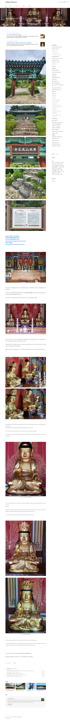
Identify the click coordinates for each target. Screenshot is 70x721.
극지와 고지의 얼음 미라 (56, 101)
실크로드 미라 (54, 103)
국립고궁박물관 (54, 171)
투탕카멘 (53, 168)
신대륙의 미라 (54, 108)
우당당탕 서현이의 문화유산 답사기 (57, 131)
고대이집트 (53, 172)
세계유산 (58, 169)
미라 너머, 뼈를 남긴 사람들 (56, 115)
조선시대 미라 (54, 109)
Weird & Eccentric (55, 51)
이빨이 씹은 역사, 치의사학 (56, 145)
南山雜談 (53, 135)
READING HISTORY (55, 60)
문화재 (59, 168)
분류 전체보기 (54, 45)
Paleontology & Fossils (56, 54)
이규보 (56, 168)
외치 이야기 (54, 98)
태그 (10, 6)
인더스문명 (57, 162)
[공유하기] (9, 663)
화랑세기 (62, 162)
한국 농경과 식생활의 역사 (56, 83)
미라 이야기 (54, 95)
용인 (63, 165)
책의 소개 (53, 96)
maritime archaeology (56, 72)
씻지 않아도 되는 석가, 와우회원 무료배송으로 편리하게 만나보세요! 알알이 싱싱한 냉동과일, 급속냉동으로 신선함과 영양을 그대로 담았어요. (22, 37)
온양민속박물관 (61, 166)
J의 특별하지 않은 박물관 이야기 (57, 136)
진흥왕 (59, 172)
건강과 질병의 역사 (55, 81)
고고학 (58, 164)
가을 (52, 165)
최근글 (53, 153)
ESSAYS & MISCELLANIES (56, 47)
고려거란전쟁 (54, 174)
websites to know (55, 140)
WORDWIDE (54, 64)
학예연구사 (58, 171)
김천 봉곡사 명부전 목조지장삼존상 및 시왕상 (14, 676)
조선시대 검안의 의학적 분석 (56, 87)
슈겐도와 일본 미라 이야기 (56, 99)
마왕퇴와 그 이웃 (54, 102)
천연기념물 (55, 165)
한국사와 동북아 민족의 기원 (56, 89)
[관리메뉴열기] (68, 2)
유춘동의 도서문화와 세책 (56, 127)
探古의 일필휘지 (54, 120)
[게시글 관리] (11, 663)
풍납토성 (58, 174)
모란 (59, 162)
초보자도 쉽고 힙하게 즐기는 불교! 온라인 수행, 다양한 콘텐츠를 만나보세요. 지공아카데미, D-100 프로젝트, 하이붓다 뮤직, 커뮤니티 (22, 45)
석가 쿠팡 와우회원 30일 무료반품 (14, 34)
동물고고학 (54, 91)
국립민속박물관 (54, 169)
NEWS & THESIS (55, 48)
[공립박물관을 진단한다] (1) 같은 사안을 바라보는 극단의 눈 (16, 674)
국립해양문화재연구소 (55, 166)
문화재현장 (8, 668)
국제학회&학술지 (54, 118)
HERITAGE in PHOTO (56, 62)
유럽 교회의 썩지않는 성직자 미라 (57, 106)
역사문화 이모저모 (55, 70)
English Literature (55, 142)
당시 (61, 168)
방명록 (29, 6)
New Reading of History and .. (57, 122)
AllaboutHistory (11, 2)
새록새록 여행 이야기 (55, 138)
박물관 (61, 169)
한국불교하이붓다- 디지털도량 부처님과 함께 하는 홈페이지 (19, 42)
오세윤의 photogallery (56, 125)
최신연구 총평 (54, 75)
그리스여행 (60, 164)
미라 (56, 172)
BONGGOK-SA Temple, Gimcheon (13, 672)
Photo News (54, 50)
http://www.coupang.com (11, 33)
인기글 (56, 153)
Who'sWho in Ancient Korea (57, 58)
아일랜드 (53, 162)
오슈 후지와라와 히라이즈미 (56, 105)
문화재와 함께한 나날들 (56, 77)
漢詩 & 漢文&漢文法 (55, 56)
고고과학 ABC (54, 74)
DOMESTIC (54, 63)
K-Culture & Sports (55, 53)
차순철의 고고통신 (55, 133)
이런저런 (53, 66)
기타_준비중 (54, 116)
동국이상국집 (60, 165)
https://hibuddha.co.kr (11, 41)
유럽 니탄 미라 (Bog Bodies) (56, 111)
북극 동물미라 (54, 112)
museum (62, 171)
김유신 (53, 164)
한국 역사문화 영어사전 (56, 144)
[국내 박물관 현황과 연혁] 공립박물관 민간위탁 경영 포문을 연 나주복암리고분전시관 (20, 670)
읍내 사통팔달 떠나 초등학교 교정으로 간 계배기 (14, 673)
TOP (64, 717)
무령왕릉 (61, 174)
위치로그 (23, 6)
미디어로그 (16, 6)
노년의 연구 (54, 93)
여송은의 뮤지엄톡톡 (55, 129)
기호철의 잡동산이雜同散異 (56, 124)
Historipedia (54, 79)
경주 (55, 164)
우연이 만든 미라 (54, 113)
